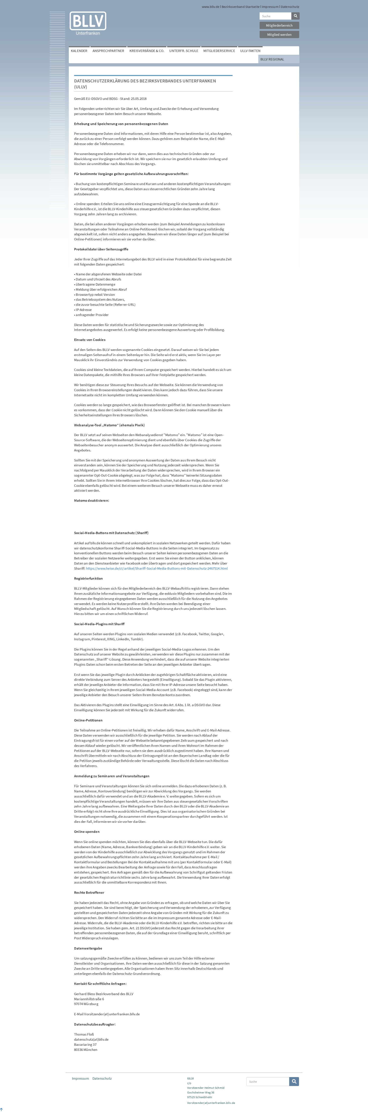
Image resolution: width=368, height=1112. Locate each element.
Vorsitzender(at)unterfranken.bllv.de (211, 1103)
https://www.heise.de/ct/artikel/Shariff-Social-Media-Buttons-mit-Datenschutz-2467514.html (157, 568)
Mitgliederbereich (279, 25)
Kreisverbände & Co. (146, 50)
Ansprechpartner (108, 50)
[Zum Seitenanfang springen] (1, 1109)
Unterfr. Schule (183, 50)
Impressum (270, 6)
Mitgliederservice (219, 50)
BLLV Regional (272, 59)
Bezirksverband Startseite (241, 6)
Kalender (79, 50)
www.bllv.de (210, 6)
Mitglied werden (279, 34)
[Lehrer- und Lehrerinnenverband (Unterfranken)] (88, 22)
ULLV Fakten (250, 50)
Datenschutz (290, 6)
